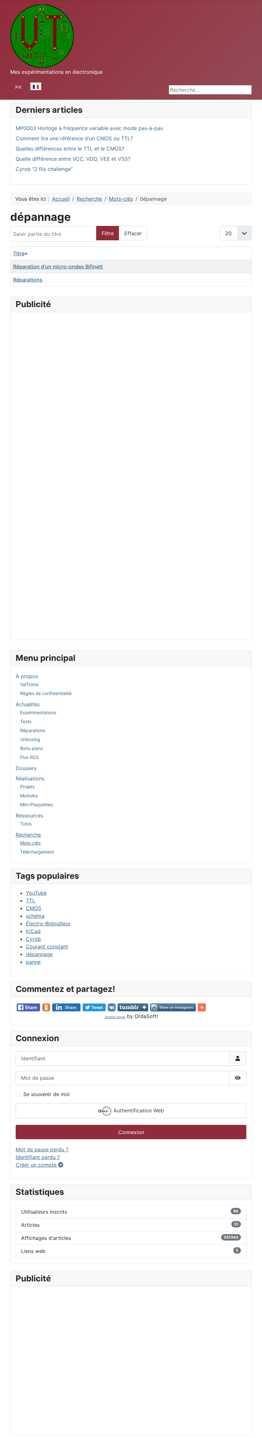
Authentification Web (138, 1110)
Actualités (28, 704)
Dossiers (26, 768)
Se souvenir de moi (46, 1094)
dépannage (39, 954)
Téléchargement (37, 851)
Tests (25, 721)
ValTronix (29, 684)
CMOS (33, 908)
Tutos (26, 823)
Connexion (131, 1132)
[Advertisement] (131, 362)
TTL (30, 900)
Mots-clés (30, 843)
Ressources (29, 815)
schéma (35, 916)
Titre (18, 253)
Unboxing (30, 739)
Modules (29, 795)
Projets (27, 786)
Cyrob (33, 939)
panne (33, 962)
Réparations (32, 730)
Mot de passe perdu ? (42, 1149)
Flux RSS (29, 757)
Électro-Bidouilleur (48, 923)
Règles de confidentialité (46, 693)
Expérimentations (38, 712)
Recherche (28, 834)
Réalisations (30, 778)
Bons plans (31, 748)
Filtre (108, 233)
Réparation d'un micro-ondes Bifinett (58, 266)
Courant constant (47, 946)
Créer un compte (37, 1165)
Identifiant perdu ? (38, 1157)
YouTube (36, 893)
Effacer (133, 233)
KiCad (33, 931)
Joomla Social (114, 1017)
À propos (27, 676)
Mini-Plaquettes (36, 804)
